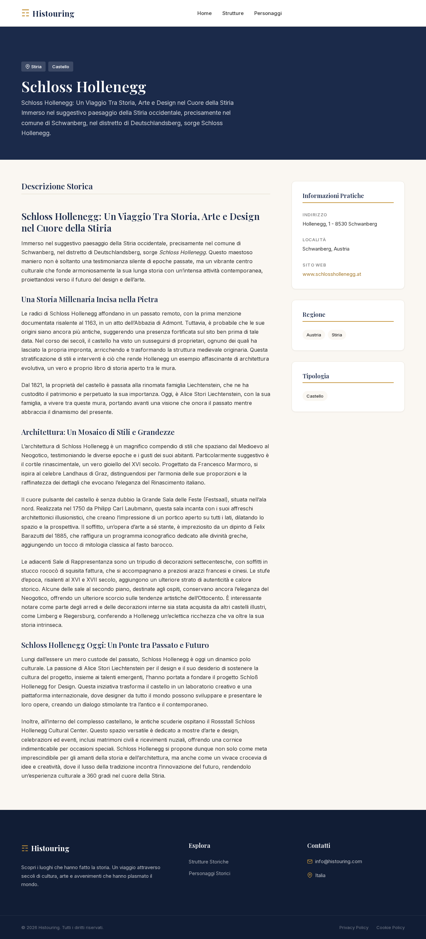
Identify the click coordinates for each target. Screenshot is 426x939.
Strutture (233, 13)
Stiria (337, 334)
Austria (314, 334)
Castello (315, 396)
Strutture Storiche (209, 861)
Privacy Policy (353, 927)
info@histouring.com (338, 861)
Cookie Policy (390, 927)
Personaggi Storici (209, 873)
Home (204, 13)
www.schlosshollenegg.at (332, 274)
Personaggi (268, 13)
